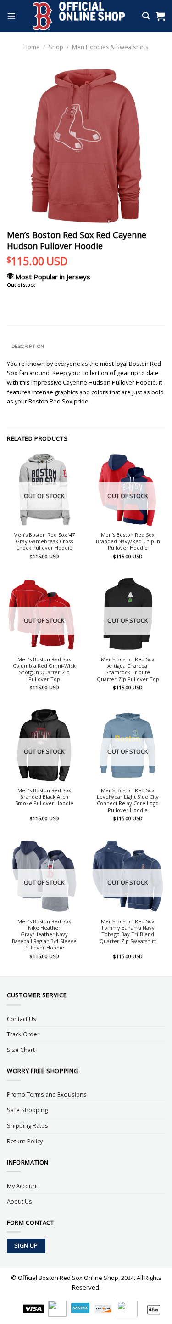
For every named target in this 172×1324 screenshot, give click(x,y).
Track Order (23, 1034)
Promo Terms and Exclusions (47, 1094)
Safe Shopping (27, 1110)
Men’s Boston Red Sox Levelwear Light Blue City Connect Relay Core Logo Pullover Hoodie (128, 800)
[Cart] (160, 16)
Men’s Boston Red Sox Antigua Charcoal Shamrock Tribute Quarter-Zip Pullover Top (128, 669)
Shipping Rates (27, 1125)
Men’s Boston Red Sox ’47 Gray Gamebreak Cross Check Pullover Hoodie (44, 541)
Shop (56, 47)
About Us (19, 1201)
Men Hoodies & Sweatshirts (110, 47)
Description (27, 346)
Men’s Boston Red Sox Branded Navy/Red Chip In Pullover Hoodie (128, 541)
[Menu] (11, 16)
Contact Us (21, 1019)
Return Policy (25, 1141)
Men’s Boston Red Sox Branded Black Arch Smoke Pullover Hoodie (44, 797)
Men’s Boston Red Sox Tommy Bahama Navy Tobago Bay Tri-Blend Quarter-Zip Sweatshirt (128, 931)
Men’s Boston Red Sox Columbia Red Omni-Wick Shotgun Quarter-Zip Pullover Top (44, 669)
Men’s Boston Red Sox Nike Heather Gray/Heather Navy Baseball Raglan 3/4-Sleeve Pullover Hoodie (44, 934)
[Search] (146, 16)
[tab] (86, 346)
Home (31, 47)
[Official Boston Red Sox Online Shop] (79, 16)
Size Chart (21, 1050)
